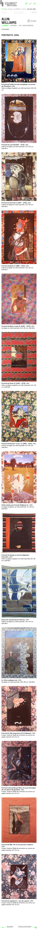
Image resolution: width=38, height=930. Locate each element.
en (26, 3)
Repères (14, 25)
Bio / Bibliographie (26, 25)
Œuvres (5, 25)
